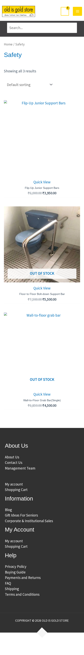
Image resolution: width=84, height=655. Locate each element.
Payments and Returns (23, 577)
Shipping (12, 588)
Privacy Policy (15, 566)
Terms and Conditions (22, 594)
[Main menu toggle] (77, 11)
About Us (12, 457)
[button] (9, 643)
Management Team (20, 468)
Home (8, 44)
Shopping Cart (16, 489)
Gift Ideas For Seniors (21, 515)
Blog (8, 509)
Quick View (42, 182)
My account (14, 484)
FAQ (8, 583)
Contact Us (13, 462)
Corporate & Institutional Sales (29, 520)
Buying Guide (15, 572)
